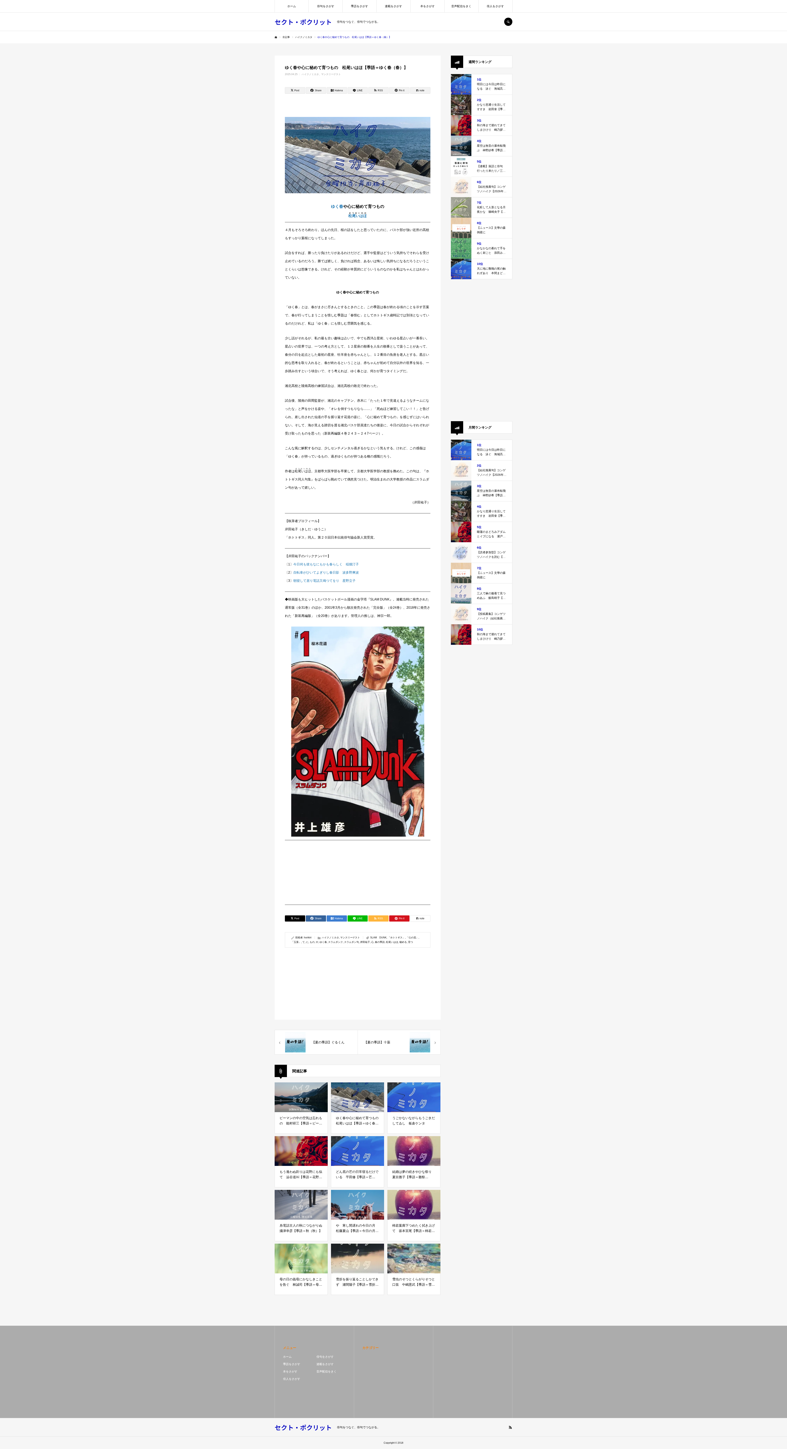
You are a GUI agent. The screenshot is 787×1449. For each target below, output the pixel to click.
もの (312, 942)
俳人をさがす (495, 6)
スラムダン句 (351, 942)
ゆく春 (337, 206)
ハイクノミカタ (310, 74)
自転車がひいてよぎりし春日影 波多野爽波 (326, 572)
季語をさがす (359, 6)
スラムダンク (335, 942)
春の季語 (380, 942)
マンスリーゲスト (331, 74)
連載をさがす (393, 6)
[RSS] (510, 1427)
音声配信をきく (461, 6)
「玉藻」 (296, 942)
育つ (410, 942)
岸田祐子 (365, 942)
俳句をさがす (325, 6)
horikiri (308, 937)
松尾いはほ (357, 216)
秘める (403, 942)
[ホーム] (276, 37)
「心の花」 (412, 937)
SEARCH (508, 22)
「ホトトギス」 (396, 937)
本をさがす (427, 6)
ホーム (291, 6)
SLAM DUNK (378, 937)
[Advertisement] (357, 872)
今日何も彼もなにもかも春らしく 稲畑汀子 (326, 564)
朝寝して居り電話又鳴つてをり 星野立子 (324, 580)
